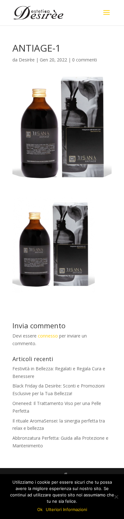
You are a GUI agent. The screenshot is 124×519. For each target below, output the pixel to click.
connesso (48, 336)
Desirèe (27, 60)
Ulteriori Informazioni (66, 509)
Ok (40, 509)
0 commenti (84, 60)
